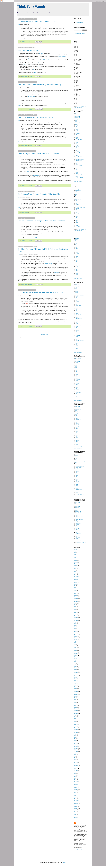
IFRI (77, 128)
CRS (76, 454)
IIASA (77, 374)
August (75, 549)
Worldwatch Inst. (78, 411)
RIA (76, 388)
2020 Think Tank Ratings (80, 21)
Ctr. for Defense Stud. (80, 518)
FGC (77, 222)
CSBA (77, 327)
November (76, 563)
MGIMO (77, 345)
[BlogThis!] (37, 42)
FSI (76, 532)
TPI (76, 376)
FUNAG (77, 474)
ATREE (77, 430)
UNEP (77, 427)
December (76, 562)
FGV (77, 150)
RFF (76, 414)
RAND (76, 291)
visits (63, 55)
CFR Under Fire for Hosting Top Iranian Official (35, 117)
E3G (76, 436)
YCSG (77, 525)
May (75, 554)
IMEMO (77, 218)
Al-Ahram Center (79, 157)
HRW (77, 135)
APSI (77, 322)
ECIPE (77, 260)
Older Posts (68, 332)
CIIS (77, 476)
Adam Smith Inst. (78, 122)
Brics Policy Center (79, 527)
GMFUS (77, 321)
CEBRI (77, 261)
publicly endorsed (62, 56)
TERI (77, 378)
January (75, 560)
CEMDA (77, 440)
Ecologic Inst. (77, 413)
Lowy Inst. (78, 151)
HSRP (77, 534)
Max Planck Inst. (78, 358)
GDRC (77, 444)
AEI (76, 209)
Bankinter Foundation (80, 382)
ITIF (76, 366)
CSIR (77, 371)
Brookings (77, 189)
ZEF (76, 370)
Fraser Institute (78, 226)
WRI (76, 407)
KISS (77, 396)
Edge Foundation (79, 395)
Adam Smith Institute (80, 213)
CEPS (76, 120)
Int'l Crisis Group (78, 117)
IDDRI (77, 437)
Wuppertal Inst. (78, 419)
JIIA (76, 163)
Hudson (77, 330)
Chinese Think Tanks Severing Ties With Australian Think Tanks (41, 221)
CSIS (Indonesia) (79, 160)
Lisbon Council (78, 392)
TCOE (77, 387)
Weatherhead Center (79, 516)
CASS (77, 130)
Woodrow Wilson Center (80, 207)
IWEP (77, 272)
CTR (76, 508)
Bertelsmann (77, 361)
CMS (77, 129)
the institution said (49, 263)
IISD (77, 420)
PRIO (77, 147)
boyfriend (40, 62)
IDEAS (76, 506)
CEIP (76, 191)
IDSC (77, 492)
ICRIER (77, 268)
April (75, 555)
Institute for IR (78, 533)
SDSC (77, 536)
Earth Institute (77, 507)
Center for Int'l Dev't (79, 505)
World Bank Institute (79, 457)
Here (19, 24)
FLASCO (77, 481)
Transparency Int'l (78, 119)
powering (41, 53)
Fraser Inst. (78, 133)
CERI (77, 308)
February (76, 559)
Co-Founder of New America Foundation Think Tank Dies (39, 194)
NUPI (77, 164)
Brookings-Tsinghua (79, 519)
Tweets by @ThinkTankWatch (79, 33)
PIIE (76, 200)
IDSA (77, 479)
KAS (77, 137)
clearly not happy (33, 237)
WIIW (77, 257)
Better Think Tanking (29, 321)
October (75, 565)
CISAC (76, 510)
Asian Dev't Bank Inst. (80, 466)
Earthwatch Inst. (78, 417)
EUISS (77, 154)
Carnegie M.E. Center (80, 139)
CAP (77, 212)
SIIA (77, 393)
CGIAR (77, 424)
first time (29, 55)
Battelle (76, 363)
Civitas (77, 143)
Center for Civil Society (80, 156)
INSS (77, 348)
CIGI (77, 148)
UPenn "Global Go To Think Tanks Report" (80, 107)
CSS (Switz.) (78, 540)
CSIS (76, 194)
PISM (77, 176)
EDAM (77, 264)
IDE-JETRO (78, 265)
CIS (76, 269)
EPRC (77, 531)
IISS (76, 121)
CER (77, 134)
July (75, 551)
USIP (77, 323)
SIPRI (76, 115)
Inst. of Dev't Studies (79, 512)
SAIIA (77, 342)
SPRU (76, 365)
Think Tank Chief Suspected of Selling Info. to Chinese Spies (40, 85)
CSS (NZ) (78, 537)
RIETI (77, 484)
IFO (76, 168)
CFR (76, 192)
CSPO (76, 362)
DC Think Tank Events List (81, 24)
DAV (77, 483)
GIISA (77, 132)
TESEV (77, 389)
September (76, 582)
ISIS (76, 375)
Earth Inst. (78, 423)
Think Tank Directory (79, 22)
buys (35, 72)
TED (77, 391)
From (19, 197)
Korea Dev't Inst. (79, 467)
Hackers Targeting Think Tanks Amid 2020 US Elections (39, 154)
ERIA (77, 274)
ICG (76, 297)
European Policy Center (80, 159)
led (33, 69)
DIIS (77, 142)
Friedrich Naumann (79, 177)
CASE (77, 161)
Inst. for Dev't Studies (80, 165)
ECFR (77, 125)
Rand (76, 195)
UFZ (77, 432)
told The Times (31, 96)
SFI (76, 367)
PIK (76, 410)
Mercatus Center (78, 511)
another (27, 38)
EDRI (77, 487)
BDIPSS (77, 490)
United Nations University (80, 461)
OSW (77, 334)
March (75, 557)
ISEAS (77, 538)
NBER (77, 251)
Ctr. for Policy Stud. (79, 521)
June (75, 552)
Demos (77, 172)
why (28, 58)
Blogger (64, 862)
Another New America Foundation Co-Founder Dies (37, 22)
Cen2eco (77, 439)
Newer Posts (20, 332)
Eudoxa (77, 383)
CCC (77, 418)
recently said (36, 175)
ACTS (77, 384)
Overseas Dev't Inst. (79, 152)
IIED (77, 422)
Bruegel (76, 124)
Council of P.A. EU (79, 470)
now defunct (31, 71)
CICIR (77, 167)
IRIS (77, 319)
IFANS (77, 477)
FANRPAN (78, 379)
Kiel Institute (77, 242)
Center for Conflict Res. (80, 174)
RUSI (77, 169)
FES (76, 126)
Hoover (77, 301)
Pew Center (77, 406)
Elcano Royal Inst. (79, 347)
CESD (77, 155)
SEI (76, 415)
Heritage (77, 204)
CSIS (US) (77, 284)
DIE (76, 464)
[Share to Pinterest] (41, 42)
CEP (76, 217)
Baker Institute (78, 523)
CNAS (77, 332)
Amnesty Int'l (77, 116)
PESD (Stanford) (79, 426)
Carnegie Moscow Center (80, 214)
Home (45, 332)
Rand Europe (78, 170)
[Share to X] (38, 42)
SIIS (76, 344)
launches (25, 64)
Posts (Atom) (25, 337)
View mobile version (44, 334)
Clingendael (78, 145)
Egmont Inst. (78, 335)
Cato (76, 205)
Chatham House (78, 113)
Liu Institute (78, 528)
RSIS (77, 173)
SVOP (77, 485)
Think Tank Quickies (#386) (28, 50)
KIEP (77, 259)
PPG (79, 506)
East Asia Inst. (78, 314)
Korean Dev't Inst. (78, 369)
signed (26, 303)
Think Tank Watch (31, 7)
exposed (39, 66)
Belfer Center (78, 305)
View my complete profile (79, 849)
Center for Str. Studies (80, 340)
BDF (77, 270)
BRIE (77, 255)
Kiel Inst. (77, 146)
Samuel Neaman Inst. (80, 386)
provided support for (45, 59)
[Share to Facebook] (40, 42)
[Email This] (35, 42)
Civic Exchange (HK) (80, 443)
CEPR (77, 138)
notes (28, 171)
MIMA (77, 488)
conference (56, 272)
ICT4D (77, 373)
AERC (77, 221)
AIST (77, 380)
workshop (28, 274)
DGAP (77, 141)
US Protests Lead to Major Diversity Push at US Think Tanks (40, 293)
